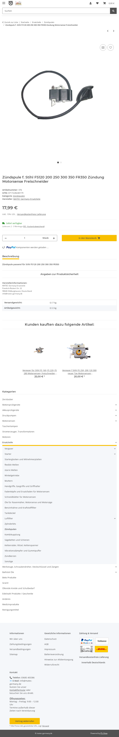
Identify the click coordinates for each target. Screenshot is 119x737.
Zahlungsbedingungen (21, 644)
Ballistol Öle (8, 572)
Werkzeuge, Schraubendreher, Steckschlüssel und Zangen (30, 566)
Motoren (6, 437)
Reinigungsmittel (10, 609)
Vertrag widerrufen (24, 721)
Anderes (6, 599)
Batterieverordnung (54, 654)
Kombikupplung (12, 534)
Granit (5, 582)
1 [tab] (58, 162)
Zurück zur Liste (11, 22)
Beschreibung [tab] (10, 256)
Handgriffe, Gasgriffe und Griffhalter (22, 486)
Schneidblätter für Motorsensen (20, 497)
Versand (45, 726)
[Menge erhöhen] (54, 238)
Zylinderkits (10, 523)
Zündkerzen (10, 556)
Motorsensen (8, 420)
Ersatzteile (7, 442)
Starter (8, 454)
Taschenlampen (10, 426)
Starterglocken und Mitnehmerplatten (23, 459)
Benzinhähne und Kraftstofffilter (20, 507)
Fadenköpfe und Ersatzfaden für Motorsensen (27, 491)
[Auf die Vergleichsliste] (103, 47)
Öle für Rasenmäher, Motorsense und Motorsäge (28, 502)
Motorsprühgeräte (11, 404)
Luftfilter (9, 518)
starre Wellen (11, 470)
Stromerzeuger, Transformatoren (18, 431)
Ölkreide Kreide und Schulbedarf (18, 588)
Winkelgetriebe (12, 475)
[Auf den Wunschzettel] (110, 47)
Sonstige (9, 561)
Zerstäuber (7, 399)
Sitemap (14, 654)
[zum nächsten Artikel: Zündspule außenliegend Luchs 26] (114, 31)
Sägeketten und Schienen (17, 540)
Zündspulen (19, 196)
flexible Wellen (12, 464)
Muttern (9, 480)
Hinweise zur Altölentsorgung (58, 659)
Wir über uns (16, 639)
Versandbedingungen (20, 649)
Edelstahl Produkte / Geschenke (17, 593)
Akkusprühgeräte (10, 410)
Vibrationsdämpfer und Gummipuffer (23, 550)
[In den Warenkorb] (4, 40)
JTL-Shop (103, 733)
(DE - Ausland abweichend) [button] (34, 226)
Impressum (49, 649)
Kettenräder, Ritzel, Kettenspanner (21, 545)
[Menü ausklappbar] (3, 2)
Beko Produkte (9, 577)
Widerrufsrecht (51, 664)
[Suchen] (113, 11)
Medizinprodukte (10, 604)
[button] (90, 3)
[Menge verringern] (5, 238)
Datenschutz (50, 639)
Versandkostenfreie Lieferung (31, 214)
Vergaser (9, 448)
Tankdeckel (10, 513)
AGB (46, 644)
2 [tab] (61, 162)
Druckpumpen (9, 415)
